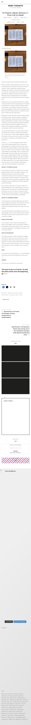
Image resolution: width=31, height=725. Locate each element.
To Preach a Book (15, 19)
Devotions (5, 697)
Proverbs (5, 709)
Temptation (11, 717)
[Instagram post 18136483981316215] (15, 574)
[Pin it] (8, 302)
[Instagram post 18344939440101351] (15, 556)
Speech (11, 715)
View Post (15, 355)
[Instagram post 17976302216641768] (15, 610)
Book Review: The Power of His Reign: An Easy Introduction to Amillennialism (15, 314)
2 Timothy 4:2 (8, 78)
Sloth (4, 715)
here (20, 253)
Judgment (17, 701)
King (4, 703)
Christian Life (19, 693)
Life (23, 703)
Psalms (21, 709)
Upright (5, 719)
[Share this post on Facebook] (3, 302)
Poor (22, 705)
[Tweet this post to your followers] (5, 302)
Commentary (13, 695)
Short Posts (24, 17)
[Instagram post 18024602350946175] (15, 519)
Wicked (11, 719)
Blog (4, 693)
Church (5, 695)
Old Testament (5, 294)
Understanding (21, 717)
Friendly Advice (7, 17)
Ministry (16, 17)
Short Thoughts (20, 713)
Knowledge (11, 703)
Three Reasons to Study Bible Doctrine (15, 367)
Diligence (13, 697)
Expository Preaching (13, 292)
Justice (24, 701)
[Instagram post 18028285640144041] (15, 483)
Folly (25, 699)
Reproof (5, 711)
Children (11, 693)
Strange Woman (19, 715)
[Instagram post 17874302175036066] (15, 538)
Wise (25, 719)
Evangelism (21, 697)
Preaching (12, 294)
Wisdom (19, 719)
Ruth (17, 294)
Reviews (12, 711)
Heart (9, 701)
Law (18, 703)
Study (21, 294)
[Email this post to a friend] (11, 302)
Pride (19, 707)
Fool (4, 701)
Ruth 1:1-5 (7, 142)
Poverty (5, 707)
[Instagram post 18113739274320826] (15, 592)
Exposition (4, 292)
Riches (19, 711)
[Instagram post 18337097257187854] (15, 501)
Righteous (5, 713)
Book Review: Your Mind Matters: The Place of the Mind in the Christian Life (15, 384)
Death (21, 695)
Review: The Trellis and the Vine (15, 351)
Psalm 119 (13, 709)
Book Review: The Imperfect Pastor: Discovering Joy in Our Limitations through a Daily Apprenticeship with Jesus (15, 330)
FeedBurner (18, 452)
